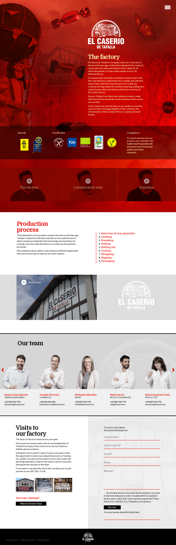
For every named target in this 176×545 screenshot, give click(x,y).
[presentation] (2, 370)
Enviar (112, 507)
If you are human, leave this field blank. (122, 512)
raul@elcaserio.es (118, 404)
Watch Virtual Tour (31, 503)
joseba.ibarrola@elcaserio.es (52, 404)
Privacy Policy (27, 540)
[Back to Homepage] (106, 52)
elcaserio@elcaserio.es (14, 404)
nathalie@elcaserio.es (84, 404)
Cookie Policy (43, 540)
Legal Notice (12, 540)
